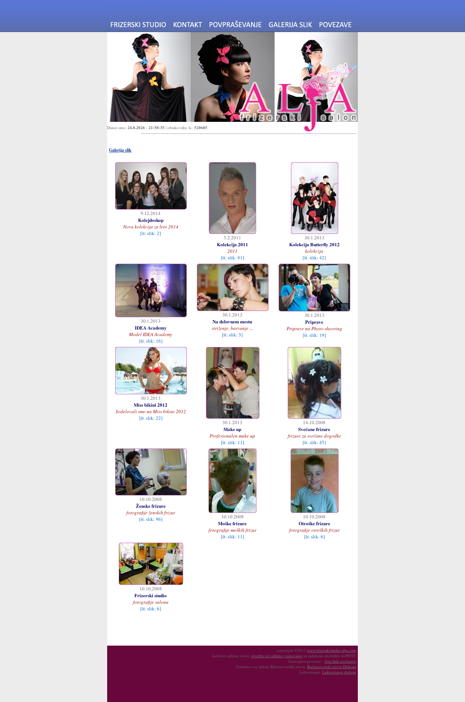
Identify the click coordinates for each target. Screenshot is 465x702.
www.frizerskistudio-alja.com (331, 650)
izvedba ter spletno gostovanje (276, 655)
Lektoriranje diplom (339, 672)
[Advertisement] (170, 629)
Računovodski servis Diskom (331, 666)
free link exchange (340, 661)
